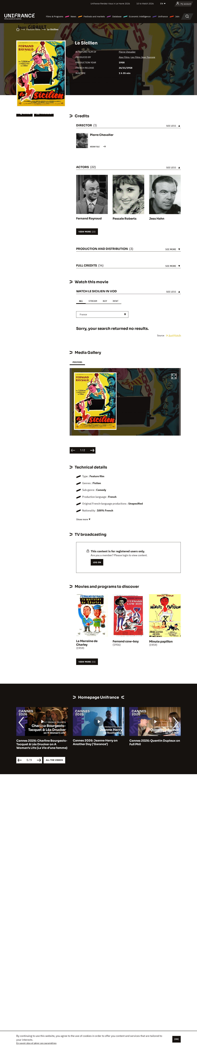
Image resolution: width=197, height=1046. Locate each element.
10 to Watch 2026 (145, 3)
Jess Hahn (156, 218)
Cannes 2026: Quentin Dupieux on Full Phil (154, 742)
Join (177, 16)
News (73, 16)
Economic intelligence (140, 16)
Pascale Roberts (124, 218)
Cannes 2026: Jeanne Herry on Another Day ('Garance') (95, 742)
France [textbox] (83, 314)
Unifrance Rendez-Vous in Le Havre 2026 (110, 3)
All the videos (54, 760)
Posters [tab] (77, 362)
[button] (174, 376)
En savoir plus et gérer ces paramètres (36, 1043)
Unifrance (163, 16)
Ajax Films (124, 57)
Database (116, 16)
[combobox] (102, 314)
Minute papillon (161, 641)
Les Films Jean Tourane (143, 57)
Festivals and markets (94, 16)
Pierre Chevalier (127, 51)
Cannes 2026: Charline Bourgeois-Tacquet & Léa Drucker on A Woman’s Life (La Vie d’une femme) (41, 744)
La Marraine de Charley (86, 643)
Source (161, 335)
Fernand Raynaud (89, 218)
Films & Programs (54, 16)
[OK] (176, 1039)
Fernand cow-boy (126, 641)
